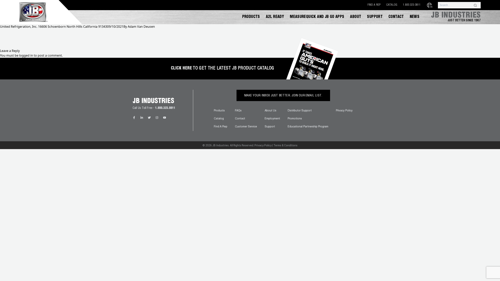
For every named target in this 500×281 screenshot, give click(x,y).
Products (251, 17)
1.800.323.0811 (412, 5)
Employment (272, 118)
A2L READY (275, 17)
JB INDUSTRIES (456, 16)
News (415, 17)
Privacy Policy (344, 110)
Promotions (295, 118)
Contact (396, 17)
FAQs (238, 110)
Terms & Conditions (285, 145)
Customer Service (246, 126)
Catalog (391, 5)
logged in (26, 55)
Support (375, 17)
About (355, 17)
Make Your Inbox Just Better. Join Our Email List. (283, 95)
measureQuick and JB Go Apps (317, 17)
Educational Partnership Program (308, 126)
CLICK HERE (181, 68)
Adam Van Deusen (141, 26)
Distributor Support (300, 110)
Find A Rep (374, 5)
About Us (270, 110)
